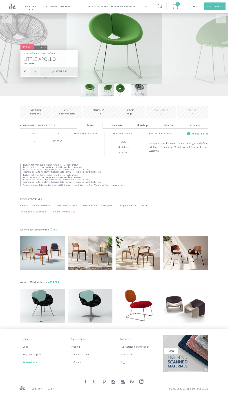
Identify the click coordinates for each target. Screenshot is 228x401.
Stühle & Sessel (38, 53)
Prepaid (75, 346)
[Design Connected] (12, 6)
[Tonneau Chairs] (185, 253)
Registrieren (215, 6)
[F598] (185, 306)
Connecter (125, 338)
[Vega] (138, 306)
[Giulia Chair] (90, 253)
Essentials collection (34, 211)
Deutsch (35, 388)
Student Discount (80, 354)
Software (76, 362)
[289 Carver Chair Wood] (42, 253)
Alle (25, 53)
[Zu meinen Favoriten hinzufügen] (35, 71)
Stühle (51, 53)
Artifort (53, 282)
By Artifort (28, 63)
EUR (50, 388)
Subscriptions (78, 338)
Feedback (31, 362)
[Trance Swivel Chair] (90, 306)
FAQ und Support (32, 354)
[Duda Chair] (138, 253)
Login (193, 6)
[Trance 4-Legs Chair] (42, 306)
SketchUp (142, 125)
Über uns (28, 338)
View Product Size (65, 211)
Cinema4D (116, 125)
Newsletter (126, 354)
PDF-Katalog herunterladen (134, 346)
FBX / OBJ (169, 125)
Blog (122, 362)
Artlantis (195, 125)
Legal (26, 346)
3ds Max (89, 125)
